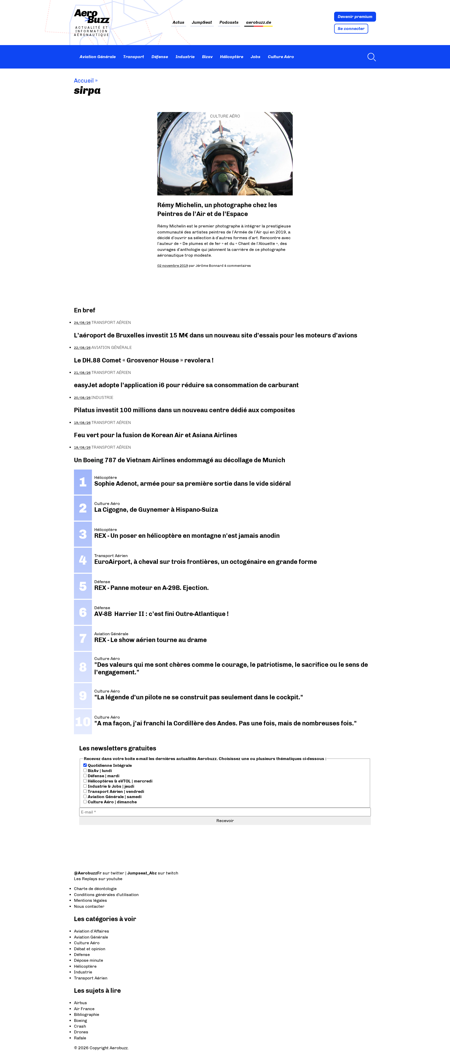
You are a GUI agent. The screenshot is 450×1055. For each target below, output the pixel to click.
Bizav (207, 56)
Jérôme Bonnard (209, 265)
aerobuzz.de (258, 22)
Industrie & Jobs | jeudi (110, 786)
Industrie (185, 56)
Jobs (255, 56)
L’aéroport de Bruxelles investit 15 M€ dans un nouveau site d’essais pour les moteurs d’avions (215, 335)
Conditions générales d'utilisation (106, 894)
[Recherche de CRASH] (370, 56)
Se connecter (351, 28)
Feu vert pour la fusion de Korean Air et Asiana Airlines (155, 435)
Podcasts (229, 22)
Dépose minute (88, 960)
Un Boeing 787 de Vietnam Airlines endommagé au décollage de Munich (179, 460)
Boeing (80, 1020)
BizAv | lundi (99, 770)
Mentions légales (90, 900)
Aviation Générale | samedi (114, 796)
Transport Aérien (111, 322)
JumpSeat (202, 22)
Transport (133, 56)
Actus (178, 22)
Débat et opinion (89, 948)
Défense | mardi (103, 775)
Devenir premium (355, 16)
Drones (81, 1031)
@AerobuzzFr (88, 873)
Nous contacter (89, 906)
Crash (80, 1026)
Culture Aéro (281, 56)
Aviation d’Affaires (91, 931)
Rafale (80, 1037)
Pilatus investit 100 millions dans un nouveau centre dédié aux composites (184, 410)
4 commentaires (237, 265)
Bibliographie (86, 1014)
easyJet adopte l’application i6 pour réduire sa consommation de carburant (187, 385)
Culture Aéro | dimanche (112, 801)
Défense (160, 56)
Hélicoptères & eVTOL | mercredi (119, 781)
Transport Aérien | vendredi (115, 791)
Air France (84, 1008)
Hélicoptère (231, 56)
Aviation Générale (98, 56)
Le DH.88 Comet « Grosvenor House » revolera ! (144, 360)
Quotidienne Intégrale (109, 765)
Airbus (80, 1002)
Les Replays (85, 878)
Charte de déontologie (95, 888)
